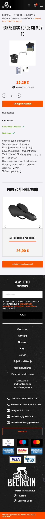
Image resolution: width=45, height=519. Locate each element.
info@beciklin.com (20, 410)
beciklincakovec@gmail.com (25, 422)
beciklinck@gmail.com (22, 416)
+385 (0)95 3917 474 (31, 404)
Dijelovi (29, 15)
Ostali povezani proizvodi (22, 264)
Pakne (5, 19)
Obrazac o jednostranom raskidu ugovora (22, 384)
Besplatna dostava (22, 374)
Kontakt (22, 335)
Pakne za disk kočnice (21, 19)
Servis (22, 354)
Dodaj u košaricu (23, 103)
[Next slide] (40, 227)
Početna (6, 15)
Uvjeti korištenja (22, 361)
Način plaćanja (22, 367)
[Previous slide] (5, 227)
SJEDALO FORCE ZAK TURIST (23, 238)
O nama (22, 342)
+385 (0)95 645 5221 (30, 398)
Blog (22, 348)
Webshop (18, 15)
